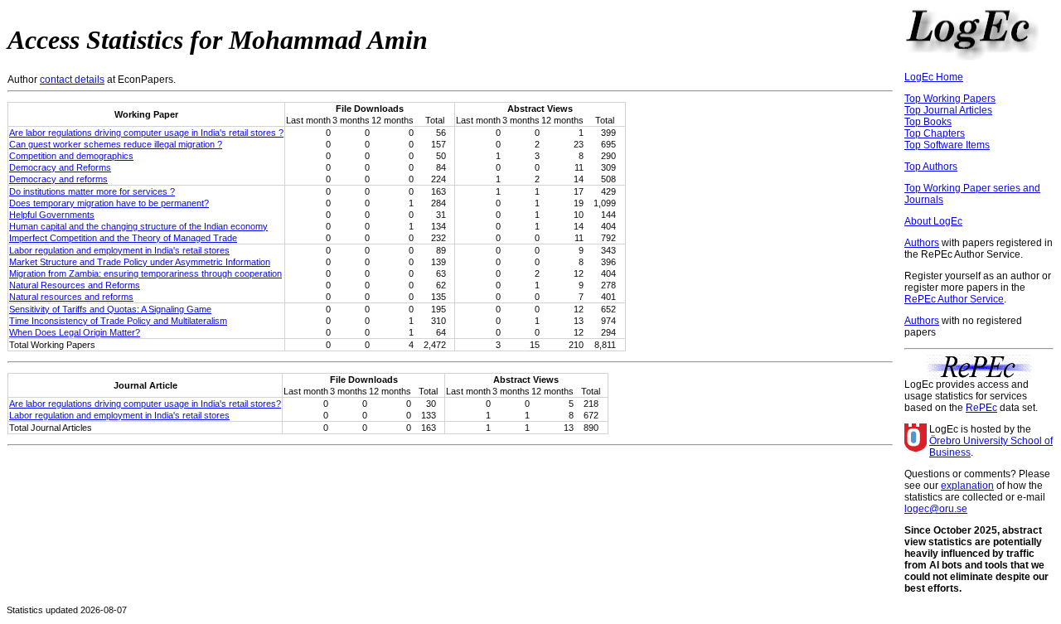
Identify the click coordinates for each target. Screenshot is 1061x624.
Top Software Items (947, 145)
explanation (967, 485)
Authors (921, 243)
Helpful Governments (51, 215)
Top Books (928, 122)
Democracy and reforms (58, 179)
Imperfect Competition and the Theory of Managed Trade (123, 238)
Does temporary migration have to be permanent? (109, 203)
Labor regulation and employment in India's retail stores (119, 250)
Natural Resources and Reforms (74, 285)
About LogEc (933, 221)
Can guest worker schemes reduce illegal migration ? (115, 144)
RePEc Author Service (954, 299)
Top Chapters (934, 133)
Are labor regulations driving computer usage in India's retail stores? (145, 404)
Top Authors (930, 166)
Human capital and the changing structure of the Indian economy (138, 226)
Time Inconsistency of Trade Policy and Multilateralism (118, 321)
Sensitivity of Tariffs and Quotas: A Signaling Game (110, 309)
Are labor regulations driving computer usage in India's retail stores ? (146, 133)
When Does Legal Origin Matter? (74, 332)
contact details (72, 79)
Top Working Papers (950, 98)
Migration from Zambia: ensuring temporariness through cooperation (145, 273)
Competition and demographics (71, 156)
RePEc (981, 408)
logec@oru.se (935, 509)
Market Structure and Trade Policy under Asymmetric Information (139, 262)
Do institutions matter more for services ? (92, 191)
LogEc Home (933, 77)
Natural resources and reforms (71, 297)
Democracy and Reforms (60, 167)
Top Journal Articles (948, 110)
